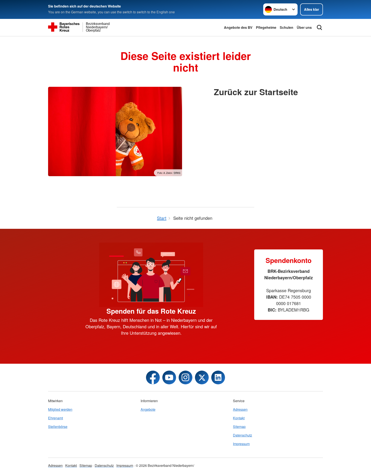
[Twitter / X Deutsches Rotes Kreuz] (202, 377)
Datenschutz (242, 435)
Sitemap (239, 426)
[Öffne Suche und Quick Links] (319, 27)
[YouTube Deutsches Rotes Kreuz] (169, 377)
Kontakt (239, 417)
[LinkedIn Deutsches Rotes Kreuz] (218, 377)
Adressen (240, 409)
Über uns (304, 27)
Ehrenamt (55, 417)
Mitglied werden (60, 409)
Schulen (286, 27)
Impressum (241, 443)
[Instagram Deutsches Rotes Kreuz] (185, 377)
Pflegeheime (266, 27)
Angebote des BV (238, 27)
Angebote (148, 409)
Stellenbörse (57, 426)
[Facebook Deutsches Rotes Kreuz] (153, 377)
